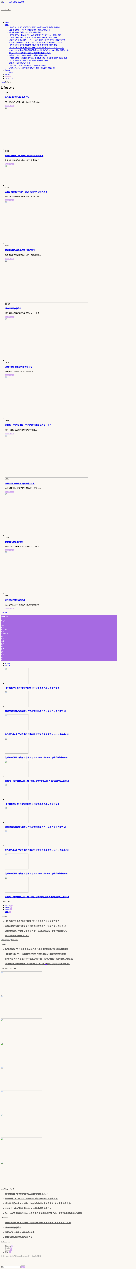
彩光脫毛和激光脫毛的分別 (19, 63)
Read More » (9, 106)
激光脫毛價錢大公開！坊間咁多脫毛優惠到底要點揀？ (29, 60)
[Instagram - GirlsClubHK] (5, 940)
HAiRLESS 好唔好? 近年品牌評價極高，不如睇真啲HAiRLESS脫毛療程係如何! (39, 50)
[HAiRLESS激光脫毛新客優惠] (12, 2)
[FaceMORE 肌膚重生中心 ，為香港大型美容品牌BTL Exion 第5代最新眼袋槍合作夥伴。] (21, 1137)
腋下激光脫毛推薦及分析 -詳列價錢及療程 (25, 32)
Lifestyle (8, 76)
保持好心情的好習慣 (14, 542)
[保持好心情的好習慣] (46, 535)
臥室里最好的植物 (13, 308)
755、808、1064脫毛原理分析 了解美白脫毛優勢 (27, 65)
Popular (7, 663)
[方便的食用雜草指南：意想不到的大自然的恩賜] (21, 185)
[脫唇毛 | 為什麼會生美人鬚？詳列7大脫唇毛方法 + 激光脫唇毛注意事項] (16, 776)
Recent (7, 665)
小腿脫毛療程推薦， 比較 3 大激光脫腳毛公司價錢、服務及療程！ (34, 37)
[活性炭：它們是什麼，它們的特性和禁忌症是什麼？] (46, 419)
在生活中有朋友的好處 (15, 600)
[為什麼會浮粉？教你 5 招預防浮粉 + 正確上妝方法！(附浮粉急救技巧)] (16, 753)
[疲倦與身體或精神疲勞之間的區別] (46, 244)
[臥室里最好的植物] (46, 302)
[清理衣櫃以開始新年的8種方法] (46, 360)
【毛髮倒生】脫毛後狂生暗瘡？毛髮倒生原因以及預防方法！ (32, 688)
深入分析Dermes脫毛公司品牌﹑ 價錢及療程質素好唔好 (30, 53)
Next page (4, 612)
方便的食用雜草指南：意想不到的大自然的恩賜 (26, 192)
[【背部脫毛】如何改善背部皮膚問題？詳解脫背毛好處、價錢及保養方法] (21, 1161)
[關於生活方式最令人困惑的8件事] (46, 477)
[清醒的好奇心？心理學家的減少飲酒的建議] (46, 149)
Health (7, 74)
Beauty (7, 70)
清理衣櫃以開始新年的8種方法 (19, 367)
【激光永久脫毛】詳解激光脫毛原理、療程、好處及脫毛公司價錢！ (34, 27)
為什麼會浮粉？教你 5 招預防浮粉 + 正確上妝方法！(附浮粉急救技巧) (36, 757)
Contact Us (9, 78)
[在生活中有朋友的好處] (46, 594)
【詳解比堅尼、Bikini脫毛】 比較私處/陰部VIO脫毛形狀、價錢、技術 (35, 35)
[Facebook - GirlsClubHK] (14, 940)
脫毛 (6, 25)
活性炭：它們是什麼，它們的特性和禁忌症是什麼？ (28, 425)
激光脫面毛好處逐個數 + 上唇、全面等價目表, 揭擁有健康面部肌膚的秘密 (37, 40)
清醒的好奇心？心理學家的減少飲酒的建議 (24, 155)
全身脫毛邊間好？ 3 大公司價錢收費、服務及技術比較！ (30, 30)
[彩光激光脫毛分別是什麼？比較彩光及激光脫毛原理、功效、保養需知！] (16, 730)
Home (7, 22)
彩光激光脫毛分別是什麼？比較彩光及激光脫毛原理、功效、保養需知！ (37, 734)
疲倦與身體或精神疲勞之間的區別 (20, 250)
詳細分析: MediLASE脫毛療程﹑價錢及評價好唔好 (28, 55)
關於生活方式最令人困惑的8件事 (20, 483)
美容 (11, 72)
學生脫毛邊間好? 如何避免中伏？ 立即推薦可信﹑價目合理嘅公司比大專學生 (38, 58)
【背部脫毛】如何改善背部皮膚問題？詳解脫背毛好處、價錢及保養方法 (36, 48)
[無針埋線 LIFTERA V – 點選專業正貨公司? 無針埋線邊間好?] (21, 1113)
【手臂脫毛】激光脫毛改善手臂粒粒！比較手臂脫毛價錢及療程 (33, 45)
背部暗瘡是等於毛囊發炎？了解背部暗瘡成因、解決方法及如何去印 (35, 711)
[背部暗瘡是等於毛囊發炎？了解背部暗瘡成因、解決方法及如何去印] (16, 706)
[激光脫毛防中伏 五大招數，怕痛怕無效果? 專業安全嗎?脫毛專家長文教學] (21, 1184)
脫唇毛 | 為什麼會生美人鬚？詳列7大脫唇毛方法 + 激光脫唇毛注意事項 (35, 43)
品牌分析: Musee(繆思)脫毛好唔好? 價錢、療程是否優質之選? (32, 68)
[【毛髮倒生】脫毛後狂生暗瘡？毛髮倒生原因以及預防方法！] (16, 683)
